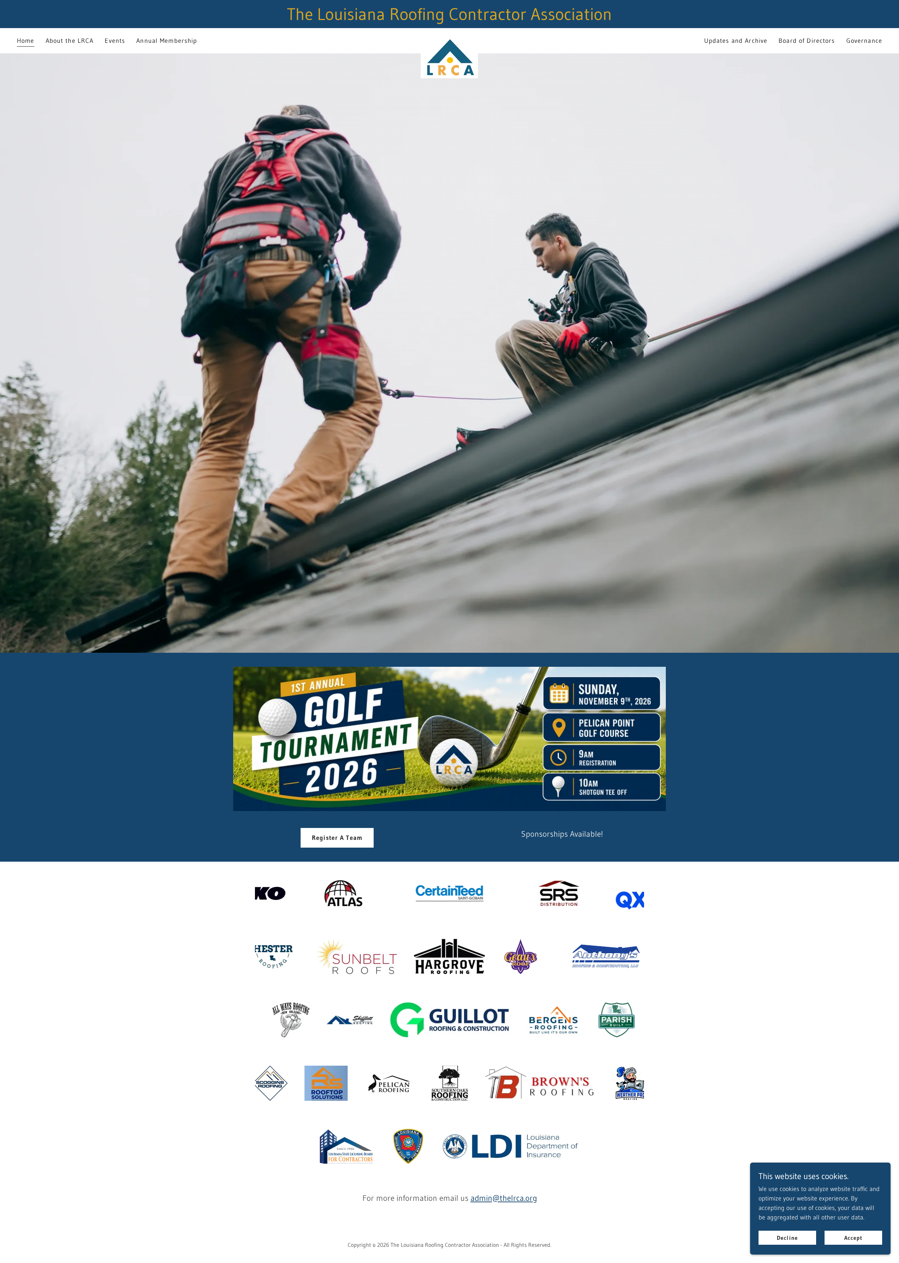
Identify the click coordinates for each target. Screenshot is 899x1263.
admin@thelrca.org (504, 1198)
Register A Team (337, 838)
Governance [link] (864, 41)
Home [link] (25, 41)
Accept (853, 1237)
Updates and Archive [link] (736, 41)
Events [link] (115, 41)
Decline (787, 1237)
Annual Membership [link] (166, 41)
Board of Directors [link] (807, 41)
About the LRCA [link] (70, 41)
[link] (449, 39)
